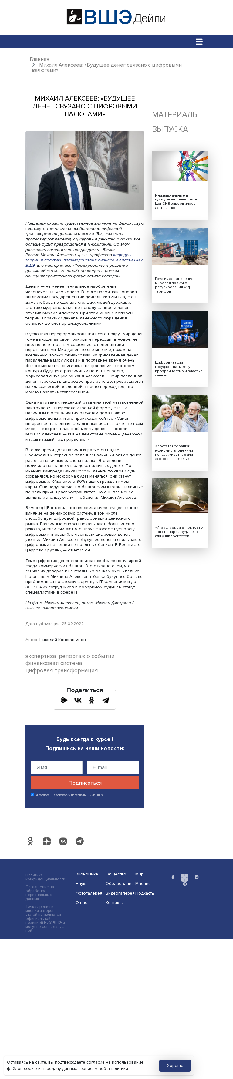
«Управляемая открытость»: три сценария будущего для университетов (179, 531)
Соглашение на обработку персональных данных (39, 893)
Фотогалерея (89, 893)
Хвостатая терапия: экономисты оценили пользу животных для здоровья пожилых (174, 452)
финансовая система (53, 663)
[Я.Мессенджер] (64, 700)
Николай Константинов (62, 639)
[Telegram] (105, 700)
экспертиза (40, 656)
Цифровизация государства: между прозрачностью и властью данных (179, 369)
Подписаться (85, 782)
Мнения (143, 883)
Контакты (115, 902)
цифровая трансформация (61, 670)
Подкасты (145, 893)
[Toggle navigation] (199, 41)
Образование (119, 883)
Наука (82, 883)
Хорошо (175, 1065)
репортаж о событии (87, 656)
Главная (39, 59)
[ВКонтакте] (78, 700)
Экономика (87, 874)
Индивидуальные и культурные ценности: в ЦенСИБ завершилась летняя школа (176, 201)
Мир (139, 874)
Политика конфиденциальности (45, 877)
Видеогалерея (119, 893)
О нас (81, 902)
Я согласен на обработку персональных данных (69, 794)
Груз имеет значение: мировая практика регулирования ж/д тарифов (174, 285)
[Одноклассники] (91, 700)
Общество (116, 874)
